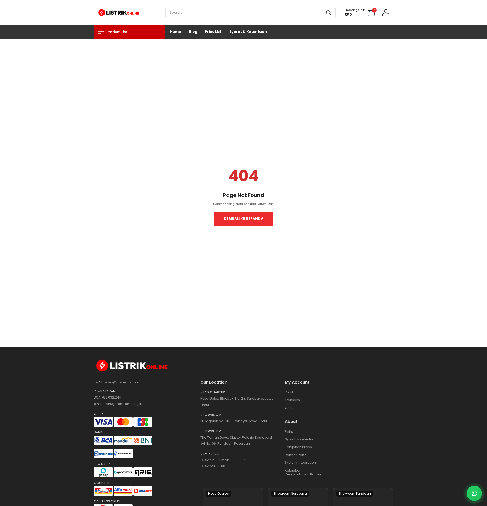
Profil (289, 392)
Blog (193, 31)
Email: (98, 382)
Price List (213, 31)
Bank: (98, 432)
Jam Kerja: (209, 454)
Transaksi (293, 399)
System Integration (300, 462)
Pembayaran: (105, 391)
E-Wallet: (102, 464)
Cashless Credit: (108, 501)
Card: (99, 414)
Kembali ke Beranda (243, 218)
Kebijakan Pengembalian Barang (303, 472)
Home (175, 31)
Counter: (102, 483)
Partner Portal (296, 455)
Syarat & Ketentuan (248, 31)
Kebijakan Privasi (299, 447)
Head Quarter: (213, 392)
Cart (288, 407)
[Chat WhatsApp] (474, 493)
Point (289, 431)
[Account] (385, 12)
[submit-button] (329, 12)
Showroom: (211, 415)
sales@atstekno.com (121, 382)
